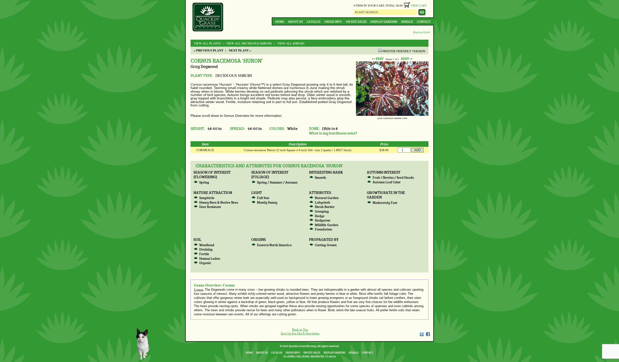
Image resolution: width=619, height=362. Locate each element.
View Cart (419, 5)
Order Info (333, 21)
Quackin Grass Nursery (207, 17)
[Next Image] (407, 59)
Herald (407, 21)
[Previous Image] (378, 59)
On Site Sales (356, 21)
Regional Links (421, 32)
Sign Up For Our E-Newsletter (300, 333)
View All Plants (207, 43)
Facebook (428, 334)
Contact (424, 21)
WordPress (421, 334)
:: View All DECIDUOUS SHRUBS (246, 43)
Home (279, 21)
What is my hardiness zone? (333, 132)
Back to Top (300, 329)
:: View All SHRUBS (288, 43)
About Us (295, 21)
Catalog (313, 21)
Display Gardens (383, 21)
